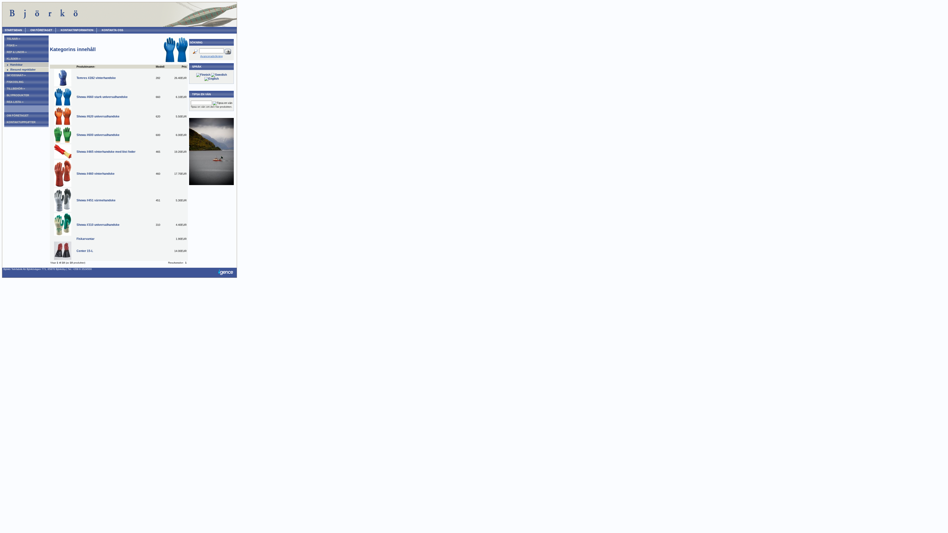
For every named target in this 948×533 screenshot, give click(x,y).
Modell (160, 66)
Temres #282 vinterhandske (96, 78)
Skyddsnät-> (16, 75)
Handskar (16, 64)
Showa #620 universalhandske (98, 116)
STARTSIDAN (13, 30)
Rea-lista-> (15, 101)
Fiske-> (12, 45)
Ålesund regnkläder (23, 69)
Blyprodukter (18, 95)
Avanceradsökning (211, 56)
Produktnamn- (86, 66)
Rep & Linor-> (17, 52)
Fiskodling (15, 81)
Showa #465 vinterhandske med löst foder (106, 151)
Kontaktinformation (77, 30)
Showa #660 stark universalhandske (102, 97)
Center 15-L (85, 251)
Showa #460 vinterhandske (96, 173)
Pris (184, 66)
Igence (227, 273)
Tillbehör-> (16, 88)
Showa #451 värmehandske (96, 200)
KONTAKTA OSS (112, 30)
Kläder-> (13, 58)
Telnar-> (13, 38)
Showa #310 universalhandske (98, 225)
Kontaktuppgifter (21, 122)
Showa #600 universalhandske (98, 135)
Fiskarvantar (86, 239)
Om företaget (18, 115)
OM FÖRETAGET (41, 30)
